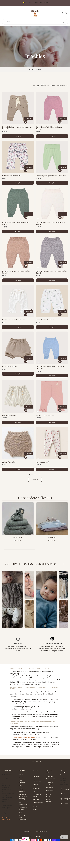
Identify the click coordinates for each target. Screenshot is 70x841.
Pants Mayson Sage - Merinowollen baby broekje (15, 223)
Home (31, 69)
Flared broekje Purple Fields (11, 176)
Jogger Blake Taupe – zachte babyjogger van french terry (17, 128)
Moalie (38, 836)
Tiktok (66, 803)
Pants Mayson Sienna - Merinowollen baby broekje (16, 272)
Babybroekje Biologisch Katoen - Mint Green (51, 176)
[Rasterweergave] (37, 85)
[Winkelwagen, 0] (66, 13)
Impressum (50, 791)
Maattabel (36, 799)
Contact (35, 806)
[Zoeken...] (63, 21)
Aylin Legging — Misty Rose (45, 415)
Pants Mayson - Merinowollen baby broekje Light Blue (50, 367)
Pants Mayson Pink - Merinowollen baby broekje (49, 128)
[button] (3, 13)
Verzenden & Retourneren (37, 779)
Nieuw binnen (21, 776)
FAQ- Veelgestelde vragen (37, 794)
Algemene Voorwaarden (50, 778)
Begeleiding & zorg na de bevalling (23, 796)
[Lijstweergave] (34, 85)
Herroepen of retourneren (36, 786)
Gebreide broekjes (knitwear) (25, 737)
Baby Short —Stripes (9, 415)
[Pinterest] (33, 761)
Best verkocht (22, 781)
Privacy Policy (48, 795)
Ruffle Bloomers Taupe (9, 367)
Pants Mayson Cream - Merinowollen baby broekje (50, 223)
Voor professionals (23, 803)
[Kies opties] (25, 122)
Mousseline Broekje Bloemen (45, 320)
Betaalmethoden (37, 803)
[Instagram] (37, 761)
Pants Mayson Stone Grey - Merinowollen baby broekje (52, 272)
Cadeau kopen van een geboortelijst (23, 816)
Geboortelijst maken (23, 809)
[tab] (4, 123)
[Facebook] (29, 761)
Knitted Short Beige (8, 462)
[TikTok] (41, 761)
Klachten (35, 809)
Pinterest (67, 794)
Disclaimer (49, 787)
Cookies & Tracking (49, 783)
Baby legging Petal (42, 462)
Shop (20, 786)
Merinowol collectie (22, 790)
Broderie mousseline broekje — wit (13, 320)
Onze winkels (48, 801)
